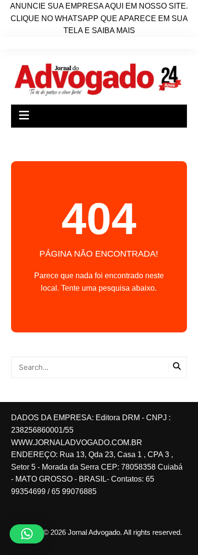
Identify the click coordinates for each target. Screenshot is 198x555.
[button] (27, 533)
